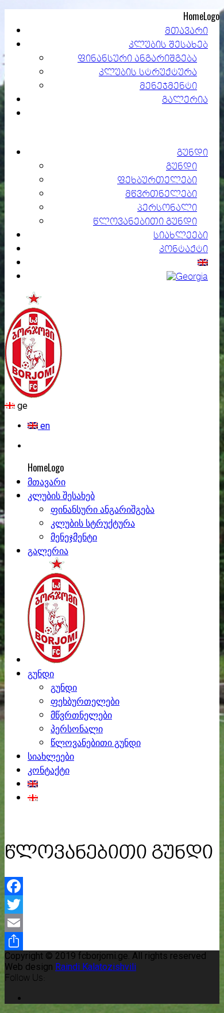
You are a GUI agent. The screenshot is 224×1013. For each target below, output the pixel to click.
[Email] (112, 923)
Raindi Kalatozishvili (95, 966)
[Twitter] (112, 904)
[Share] (112, 941)
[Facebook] (112, 886)
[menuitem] (39, 425)
